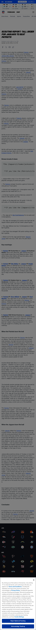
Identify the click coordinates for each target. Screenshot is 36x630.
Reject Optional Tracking (18, 621)
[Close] (34, 580)
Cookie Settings (19, 617)
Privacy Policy (15, 590)
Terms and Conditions (15, 586)
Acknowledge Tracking (18, 626)
